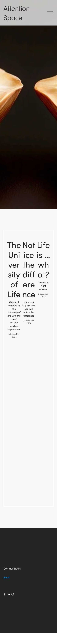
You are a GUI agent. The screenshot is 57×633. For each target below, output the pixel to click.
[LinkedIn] (8, 594)
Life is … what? (43, 259)
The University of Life (14, 269)
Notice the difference (28, 269)
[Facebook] (4, 594)
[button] (48, 235)
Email (6, 577)
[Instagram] (12, 594)
